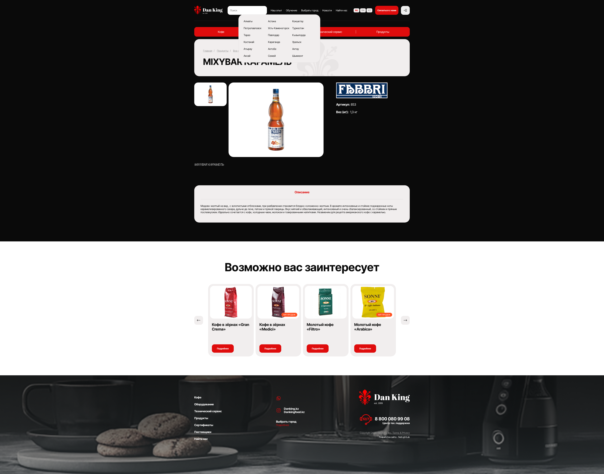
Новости (327, 10)
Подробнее (223, 348)
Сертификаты (203, 425)
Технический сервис (329, 31)
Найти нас (341, 10)
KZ (369, 10)
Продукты (382, 31)
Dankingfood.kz (294, 412)
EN (363, 10)
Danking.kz (291, 408)
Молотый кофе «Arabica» (367, 326)
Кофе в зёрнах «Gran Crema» (230, 326)
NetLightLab (404, 437)
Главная (207, 50)
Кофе (221, 31)
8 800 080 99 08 (392, 419)
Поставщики (202, 432)
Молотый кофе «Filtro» (320, 326)
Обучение (291, 10)
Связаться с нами (386, 10)
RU (356, 10)
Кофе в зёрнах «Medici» (272, 326)
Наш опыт (276, 10)
